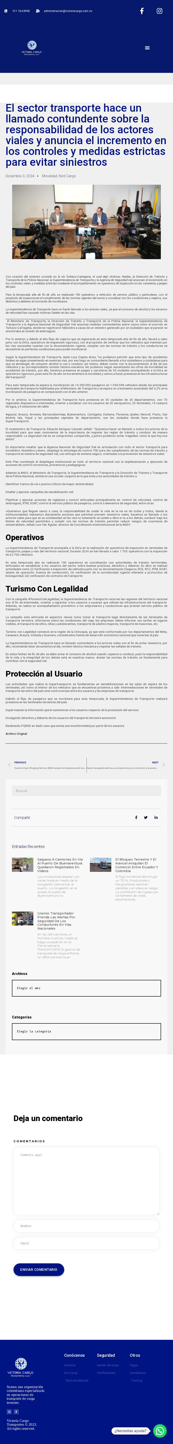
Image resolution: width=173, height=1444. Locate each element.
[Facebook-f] (142, 11)
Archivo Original (16, 733)
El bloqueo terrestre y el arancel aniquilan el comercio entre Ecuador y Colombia (136, 865)
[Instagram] (159, 11)
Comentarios (29, 1141)
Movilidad (49, 176)
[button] (147, 47)
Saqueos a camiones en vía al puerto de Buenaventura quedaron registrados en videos (60, 865)
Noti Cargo (67, 176)
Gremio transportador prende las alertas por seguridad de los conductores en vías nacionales (56, 920)
